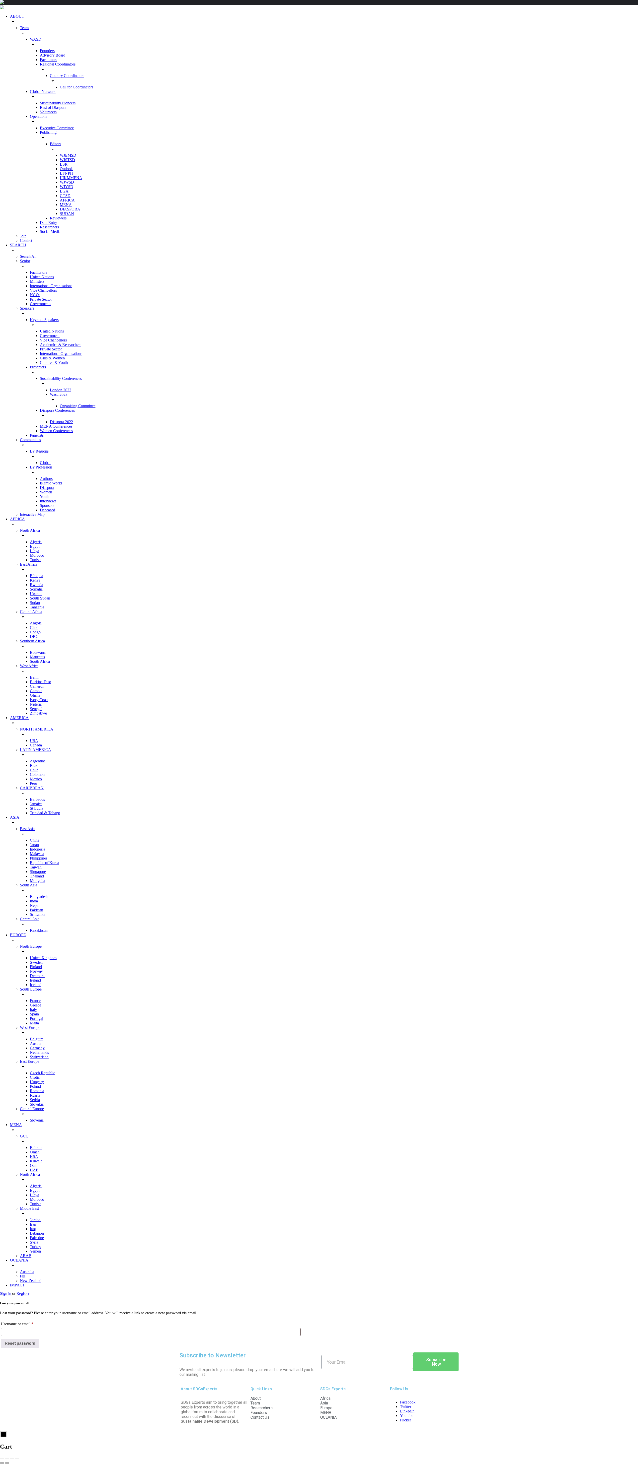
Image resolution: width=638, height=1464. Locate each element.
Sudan (35, 602)
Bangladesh (39, 896)
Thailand (37, 876)
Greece (35, 1005)
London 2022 (60, 390)
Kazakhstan (39, 930)
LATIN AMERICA (35, 749)
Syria (34, 1242)
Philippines (38, 858)
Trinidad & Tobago (45, 813)
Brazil (34, 765)
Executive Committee (57, 128)
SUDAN (67, 213)
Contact (26, 240)
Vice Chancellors (43, 290)
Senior (25, 261)
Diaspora (47, 487)
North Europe (31, 946)
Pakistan (36, 910)
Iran (33, 1224)
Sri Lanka (37, 914)
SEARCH (18, 245)
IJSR (64, 164)
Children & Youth (54, 362)
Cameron (37, 686)
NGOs (35, 295)
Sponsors (47, 505)
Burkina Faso (40, 682)
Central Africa (31, 611)
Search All (28, 256)
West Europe (30, 1027)
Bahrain (36, 1147)
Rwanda (36, 585)
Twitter (405, 1406)
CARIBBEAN (32, 788)
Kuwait (36, 1161)
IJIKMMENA (71, 178)
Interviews (48, 501)
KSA (34, 1156)
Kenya (35, 580)
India (34, 901)
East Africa (28, 564)
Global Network (43, 91)
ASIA (14, 817)
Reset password (20, 1343)
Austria (35, 1043)
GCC (24, 1136)
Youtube (406, 1415)
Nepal (34, 905)
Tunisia (35, 560)
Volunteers (48, 112)
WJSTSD (67, 160)
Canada (36, 745)
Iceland (35, 985)
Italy (33, 1009)
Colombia (37, 774)
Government (50, 335)
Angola (36, 623)
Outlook (66, 169)
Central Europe (32, 1109)
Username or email (24, 1323)
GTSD (65, 196)
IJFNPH (66, 173)
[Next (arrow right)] (7, 1463)
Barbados (37, 799)
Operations (38, 116)
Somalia (36, 589)
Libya (34, 551)
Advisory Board (52, 55)
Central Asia (29, 919)
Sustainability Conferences (61, 378)
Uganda (36, 594)
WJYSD (66, 187)
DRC (34, 636)
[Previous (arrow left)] (2, 1463)
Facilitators (48, 60)
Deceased (47, 510)
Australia (27, 1271)
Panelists (37, 435)
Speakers (27, 308)
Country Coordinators (67, 75)
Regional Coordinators (58, 64)
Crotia (35, 1077)
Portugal (36, 1018)
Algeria (36, 542)
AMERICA (19, 718)
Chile (34, 770)
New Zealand (30, 1280)
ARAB (25, 1256)
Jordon (35, 1220)
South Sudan (40, 598)
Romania (37, 1091)
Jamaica (36, 804)
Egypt (34, 546)
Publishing (48, 132)
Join (23, 236)
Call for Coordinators (76, 87)
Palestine (37, 1238)
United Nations (42, 277)
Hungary (37, 1082)
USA (34, 740)
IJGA (64, 191)
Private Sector (41, 299)
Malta (34, 1023)
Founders (47, 51)
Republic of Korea (44, 863)
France (35, 1000)
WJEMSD (68, 155)
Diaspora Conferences (57, 410)
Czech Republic (42, 1073)
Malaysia (37, 854)
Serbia (35, 1100)
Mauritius (37, 657)
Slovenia (37, 1120)
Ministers (37, 281)
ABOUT (17, 16)
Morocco (37, 555)
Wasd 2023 (59, 394)
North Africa (30, 530)
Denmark (37, 976)
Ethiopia (36, 576)
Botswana (38, 652)
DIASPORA (70, 209)
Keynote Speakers (44, 320)
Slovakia (37, 1104)
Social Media (50, 231)
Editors (55, 144)
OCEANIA (19, 1260)
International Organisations (51, 286)
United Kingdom (43, 958)
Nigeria (36, 704)
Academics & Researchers (60, 344)
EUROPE (18, 935)
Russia (35, 1095)
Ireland (35, 980)
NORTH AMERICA (36, 729)
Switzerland (39, 1057)
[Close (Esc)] (2, 1458)
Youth (44, 496)
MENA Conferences (56, 426)
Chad (34, 627)
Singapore (38, 871)
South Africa (40, 661)
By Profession (41, 467)
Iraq (33, 1229)
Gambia (36, 691)
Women (46, 492)
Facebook (407, 1402)
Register (22, 1293)
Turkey (35, 1247)
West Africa (29, 666)
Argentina (38, 761)
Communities (30, 440)
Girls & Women (52, 358)
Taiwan (36, 867)
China (34, 840)
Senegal (36, 709)
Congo (35, 632)
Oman (35, 1152)
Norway (36, 971)
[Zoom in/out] (17, 1458)
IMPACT (17, 1285)
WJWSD (67, 182)
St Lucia (36, 808)
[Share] (7, 1458)
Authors (46, 478)
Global (45, 463)
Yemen (35, 1251)
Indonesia (37, 849)
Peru (33, 783)
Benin (34, 677)
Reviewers (58, 218)
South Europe (31, 989)
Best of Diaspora (53, 107)
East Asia (27, 829)
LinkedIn (407, 1411)
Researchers (49, 227)
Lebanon (37, 1233)
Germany (37, 1048)
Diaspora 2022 (61, 422)
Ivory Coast (39, 700)
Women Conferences (56, 431)
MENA (66, 204)
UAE (34, 1170)
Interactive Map (32, 514)
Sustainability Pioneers (58, 103)
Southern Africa (32, 641)
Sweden (36, 962)
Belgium (36, 1039)
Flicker (405, 1420)
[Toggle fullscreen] (12, 1458)
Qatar (34, 1165)
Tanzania (37, 607)
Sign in (6, 1293)
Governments (40, 304)
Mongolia (37, 880)
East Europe (29, 1061)
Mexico (36, 779)
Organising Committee (77, 406)
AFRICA (67, 200)
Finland (36, 967)
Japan (34, 845)
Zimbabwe (38, 713)
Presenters (38, 367)
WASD (35, 39)
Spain (34, 1014)
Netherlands (39, 1052)
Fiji (22, 1276)
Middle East (29, 1208)
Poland (35, 1086)
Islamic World (51, 483)
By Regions (39, 451)
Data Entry (48, 222)
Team (24, 28)
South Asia (28, 885)
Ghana (35, 695)
